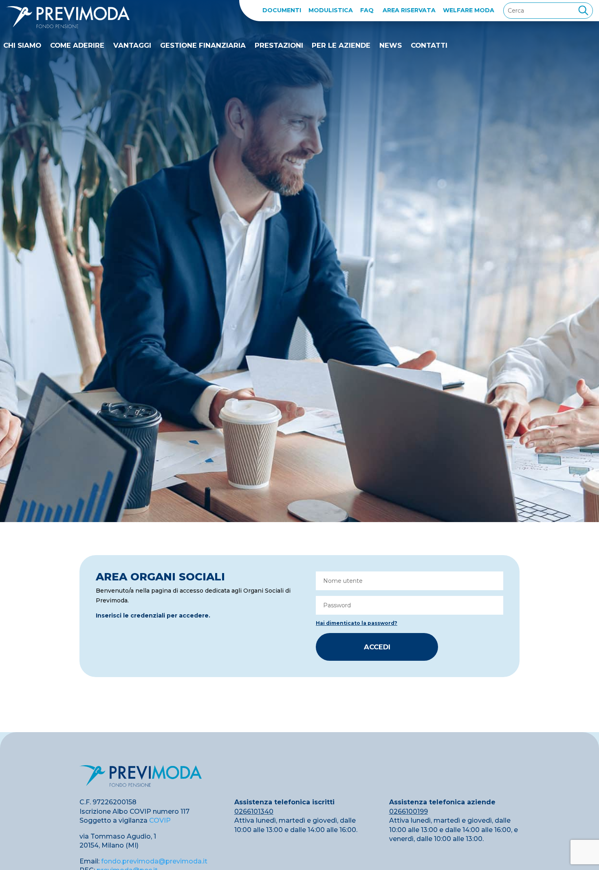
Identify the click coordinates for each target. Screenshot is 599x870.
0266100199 (408, 811)
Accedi (377, 647)
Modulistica (330, 10)
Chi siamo (22, 45)
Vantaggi (132, 45)
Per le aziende (341, 45)
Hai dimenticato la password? (356, 623)
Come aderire (77, 45)
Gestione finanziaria (203, 45)
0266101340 (253, 811)
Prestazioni (279, 45)
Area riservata (409, 10)
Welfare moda (468, 10)
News (390, 45)
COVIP (160, 820)
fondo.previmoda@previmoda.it (154, 861)
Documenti (281, 10)
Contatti (429, 45)
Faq (367, 10)
